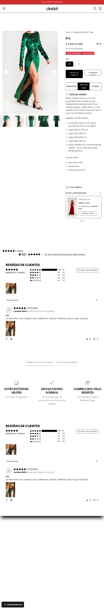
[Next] (54, 72)
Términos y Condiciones (67, 555)
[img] (99, 43)
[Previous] (6, 72)
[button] (94, 8)
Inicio (68, 32)
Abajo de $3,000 (80, 32)
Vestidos (7, 534)
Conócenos (61, 525)
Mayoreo (59, 551)
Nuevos (6, 529)
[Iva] (5, 121)
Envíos (58, 542)
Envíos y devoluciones (76, 193)
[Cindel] (52, 8)
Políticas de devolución (67, 533)
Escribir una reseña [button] (87, 270)
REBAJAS (7, 538)
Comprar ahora (93, 73)
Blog (5, 542)
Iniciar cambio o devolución (69, 538)
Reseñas (59, 560)
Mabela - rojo (84, 203)
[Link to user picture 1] (10, 328)
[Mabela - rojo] (72, 207)
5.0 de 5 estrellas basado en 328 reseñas (65, 254)
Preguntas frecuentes (66, 529)
